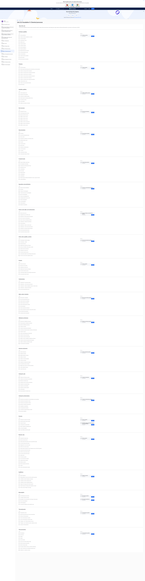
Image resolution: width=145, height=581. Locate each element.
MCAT (22, 20)
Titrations (21, 64)
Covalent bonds (22, 158)
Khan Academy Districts (77, 17)
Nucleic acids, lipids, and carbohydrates (27, 209)
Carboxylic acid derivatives (24, 395)
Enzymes (20, 416)
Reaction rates (21, 434)
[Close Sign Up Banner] (143, 11)
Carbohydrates (22, 279)
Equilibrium (21, 472)
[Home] (17, 20)
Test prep (20, 20)
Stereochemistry (22, 130)
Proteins (20, 260)
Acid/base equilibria (23, 31)
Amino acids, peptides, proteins (25, 236)
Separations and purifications (25, 184)
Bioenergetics (21, 492)
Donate (85, 8)
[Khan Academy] (72, 9)
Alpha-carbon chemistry (23, 294)
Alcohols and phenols (23, 348)
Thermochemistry (22, 529)
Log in (89, 8)
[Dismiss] (143, 0)
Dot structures (22, 108)
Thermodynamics (22, 509)
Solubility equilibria (22, 89)
